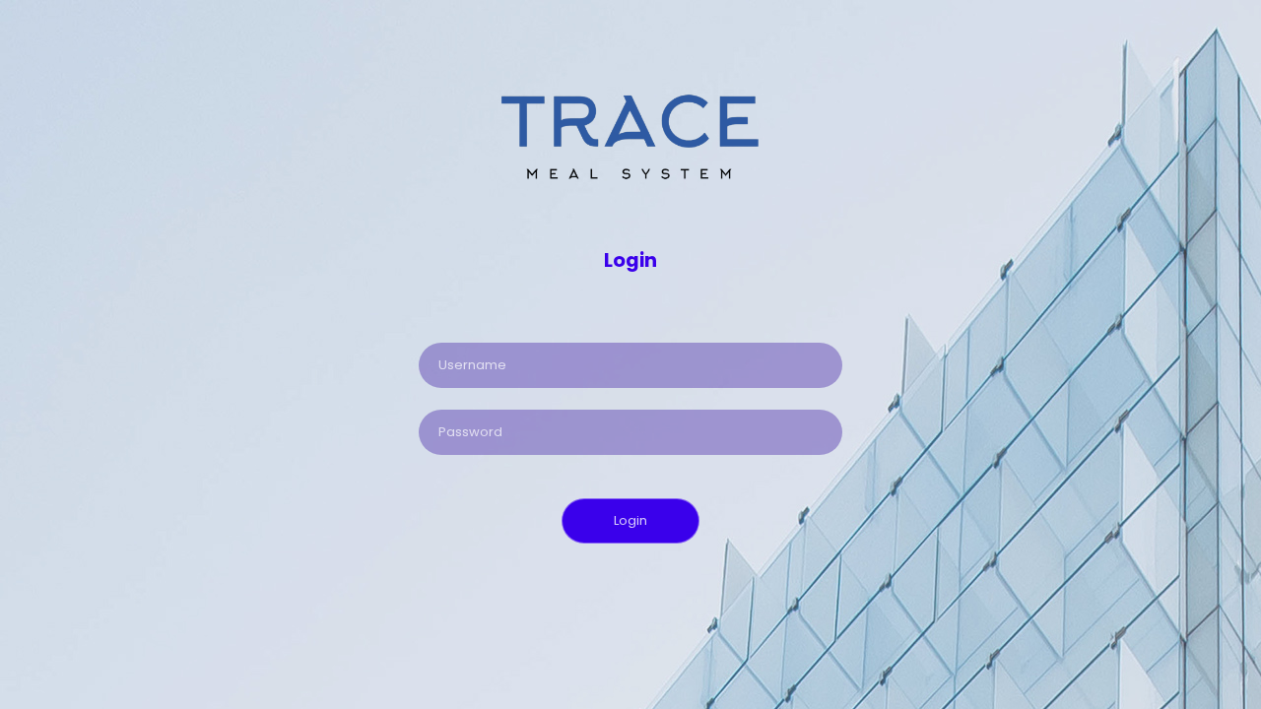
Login (630, 520)
